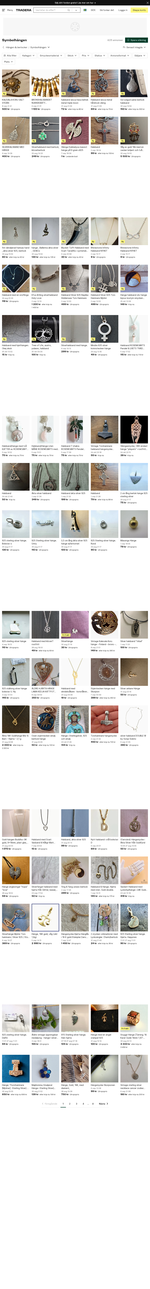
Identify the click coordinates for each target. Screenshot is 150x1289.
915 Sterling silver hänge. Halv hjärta (73, 1036)
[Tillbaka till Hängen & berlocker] (3, 47)
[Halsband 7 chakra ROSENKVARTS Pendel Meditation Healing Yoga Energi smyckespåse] (75, 429)
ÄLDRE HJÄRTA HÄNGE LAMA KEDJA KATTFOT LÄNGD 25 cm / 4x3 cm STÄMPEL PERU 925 (43, 690)
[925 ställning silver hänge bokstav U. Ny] (16, 672)
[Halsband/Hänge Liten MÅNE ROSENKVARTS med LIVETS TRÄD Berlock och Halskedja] (45, 429)
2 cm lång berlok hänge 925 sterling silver (134, 495)
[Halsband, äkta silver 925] (75, 823)
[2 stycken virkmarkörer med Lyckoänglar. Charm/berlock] (104, 917)
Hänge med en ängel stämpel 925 (101, 1036)
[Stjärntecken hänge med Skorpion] (104, 672)
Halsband (95, 147)
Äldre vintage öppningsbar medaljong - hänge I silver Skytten (45, 1036)
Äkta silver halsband (41, 493)
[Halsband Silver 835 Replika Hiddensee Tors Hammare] (75, 278)
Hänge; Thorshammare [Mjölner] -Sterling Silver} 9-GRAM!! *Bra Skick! (15, 1087)
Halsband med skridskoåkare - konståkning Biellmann (74, 690)
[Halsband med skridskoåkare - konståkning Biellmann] (75, 672)
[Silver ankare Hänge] (134, 672)
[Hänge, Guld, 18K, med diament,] (75, 1068)
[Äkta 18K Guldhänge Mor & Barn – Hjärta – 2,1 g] (16, 719)
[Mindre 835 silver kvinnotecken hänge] (104, 329)
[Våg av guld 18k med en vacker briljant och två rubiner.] (134, 130)
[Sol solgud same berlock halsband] (134, 83)
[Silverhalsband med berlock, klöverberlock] (45, 130)
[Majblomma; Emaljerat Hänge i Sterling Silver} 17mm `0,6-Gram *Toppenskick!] (45, 1068)
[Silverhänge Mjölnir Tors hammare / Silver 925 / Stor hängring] (16, 917)
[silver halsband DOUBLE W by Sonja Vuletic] (134, 719)
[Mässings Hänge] (134, 524)
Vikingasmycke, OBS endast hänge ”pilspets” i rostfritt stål (134, 448)
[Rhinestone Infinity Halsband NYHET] (104, 231)
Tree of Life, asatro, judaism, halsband (41, 347)
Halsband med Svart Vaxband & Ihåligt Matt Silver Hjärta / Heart (43, 841)
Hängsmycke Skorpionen (103, 1085)
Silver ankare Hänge (130, 688)
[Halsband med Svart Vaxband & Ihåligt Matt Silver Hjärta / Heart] (45, 823)
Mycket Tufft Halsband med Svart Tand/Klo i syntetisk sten (75, 249)
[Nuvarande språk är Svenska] (85, 10)
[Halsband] (104, 130)
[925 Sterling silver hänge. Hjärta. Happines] (134, 917)
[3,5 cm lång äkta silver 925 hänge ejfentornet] (75, 524)
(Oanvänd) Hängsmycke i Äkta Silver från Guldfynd (132, 841)
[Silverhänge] (75, 625)
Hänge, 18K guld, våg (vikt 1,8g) (44, 935)
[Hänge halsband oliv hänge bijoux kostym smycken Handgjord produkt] (134, 278)
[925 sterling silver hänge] (16, 625)
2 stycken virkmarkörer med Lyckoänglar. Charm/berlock (104, 935)
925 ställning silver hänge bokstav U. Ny (14, 690)
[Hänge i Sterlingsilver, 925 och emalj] (75, 719)
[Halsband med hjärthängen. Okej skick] (16, 329)
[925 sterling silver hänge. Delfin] (16, 1018)
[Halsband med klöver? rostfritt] (45, 625)
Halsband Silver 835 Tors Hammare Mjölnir (103, 296)
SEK (93, 10)
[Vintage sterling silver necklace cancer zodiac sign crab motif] (134, 1068)
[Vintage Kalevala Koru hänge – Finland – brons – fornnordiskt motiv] (104, 625)
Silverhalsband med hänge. (74, 345)
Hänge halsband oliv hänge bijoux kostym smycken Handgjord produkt (133, 297)
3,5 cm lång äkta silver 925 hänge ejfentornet (74, 542)
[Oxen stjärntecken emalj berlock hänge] (45, 719)
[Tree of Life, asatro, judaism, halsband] (45, 329)
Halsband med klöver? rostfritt (42, 643)
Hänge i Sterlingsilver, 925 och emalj (74, 737)
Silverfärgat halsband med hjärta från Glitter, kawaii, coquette (44, 888)
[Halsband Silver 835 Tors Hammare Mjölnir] (104, 278)
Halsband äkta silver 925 (73, 493)
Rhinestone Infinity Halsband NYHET (100, 249)
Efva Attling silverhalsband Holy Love (45, 296)
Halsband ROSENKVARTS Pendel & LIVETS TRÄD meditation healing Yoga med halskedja (132, 347)
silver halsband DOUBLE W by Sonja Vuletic (133, 737)
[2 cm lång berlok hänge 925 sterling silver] (134, 477)
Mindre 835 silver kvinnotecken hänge (101, 347)
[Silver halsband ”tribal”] (134, 625)
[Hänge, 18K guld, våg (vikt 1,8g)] (45, 917)
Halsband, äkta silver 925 (73, 839)
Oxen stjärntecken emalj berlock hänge (43, 737)
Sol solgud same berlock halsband (132, 101)
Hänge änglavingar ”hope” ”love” (15, 888)
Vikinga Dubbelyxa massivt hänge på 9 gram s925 (74, 148)
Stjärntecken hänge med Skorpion (103, 690)
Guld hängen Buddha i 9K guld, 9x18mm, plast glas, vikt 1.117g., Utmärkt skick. (15, 841)
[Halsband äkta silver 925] (75, 477)
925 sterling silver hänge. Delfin (14, 1036)
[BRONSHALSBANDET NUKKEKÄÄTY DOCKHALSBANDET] (45, 83)
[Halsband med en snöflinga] (16, 278)
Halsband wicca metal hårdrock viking (101, 101)
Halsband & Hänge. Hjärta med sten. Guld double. (103, 888)
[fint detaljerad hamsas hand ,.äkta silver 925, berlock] (16, 231)
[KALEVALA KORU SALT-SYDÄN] (16, 83)
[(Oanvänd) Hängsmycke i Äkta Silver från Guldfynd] (134, 823)
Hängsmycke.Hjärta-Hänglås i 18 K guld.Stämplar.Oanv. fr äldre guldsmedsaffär (75, 936)
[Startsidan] (23, 10)
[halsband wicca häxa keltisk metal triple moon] (75, 83)
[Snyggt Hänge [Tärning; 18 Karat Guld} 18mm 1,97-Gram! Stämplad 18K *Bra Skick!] (134, 1018)
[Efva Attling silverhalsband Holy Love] (45, 278)
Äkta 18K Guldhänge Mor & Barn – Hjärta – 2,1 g (15, 737)
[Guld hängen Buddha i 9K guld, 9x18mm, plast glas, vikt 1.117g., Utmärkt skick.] (16, 823)
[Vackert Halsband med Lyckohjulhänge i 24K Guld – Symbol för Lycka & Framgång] (134, 870)
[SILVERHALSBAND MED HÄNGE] (16, 130)
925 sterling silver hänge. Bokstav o (14, 542)
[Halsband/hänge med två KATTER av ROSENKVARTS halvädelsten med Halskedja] (16, 429)
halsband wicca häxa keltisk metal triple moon (74, 101)
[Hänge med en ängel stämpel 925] (104, 1018)
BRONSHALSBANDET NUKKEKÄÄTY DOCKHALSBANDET (42, 101)
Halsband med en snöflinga (15, 295)
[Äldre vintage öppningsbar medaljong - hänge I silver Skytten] (45, 1018)
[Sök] (68, 10)
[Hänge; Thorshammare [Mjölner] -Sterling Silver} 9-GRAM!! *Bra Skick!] (16, 1068)
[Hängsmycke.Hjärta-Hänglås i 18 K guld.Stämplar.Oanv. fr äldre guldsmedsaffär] (75, 917)
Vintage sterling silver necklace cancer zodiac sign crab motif (132, 1087)
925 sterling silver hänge (14, 641)
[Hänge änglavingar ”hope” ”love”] (16, 870)
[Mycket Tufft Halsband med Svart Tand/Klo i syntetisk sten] (75, 231)
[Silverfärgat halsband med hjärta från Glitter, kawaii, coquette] (45, 870)
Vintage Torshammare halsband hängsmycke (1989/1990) (101, 448)
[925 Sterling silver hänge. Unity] (45, 524)
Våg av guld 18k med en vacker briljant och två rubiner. (132, 149)
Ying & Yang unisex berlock (74, 886)
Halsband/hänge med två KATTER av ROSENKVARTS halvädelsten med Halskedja (15, 448)
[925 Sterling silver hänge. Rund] (104, 524)
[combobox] (53, 10)
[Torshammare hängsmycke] (104, 719)
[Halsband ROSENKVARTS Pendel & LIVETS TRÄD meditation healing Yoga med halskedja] (134, 329)
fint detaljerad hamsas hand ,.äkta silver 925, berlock (15, 249)
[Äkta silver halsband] (45, 477)
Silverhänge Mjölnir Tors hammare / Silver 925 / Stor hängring (15, 936)
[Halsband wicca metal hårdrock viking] (104, 83)
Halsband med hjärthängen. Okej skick (15, 347)
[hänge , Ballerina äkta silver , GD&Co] (45, 231)
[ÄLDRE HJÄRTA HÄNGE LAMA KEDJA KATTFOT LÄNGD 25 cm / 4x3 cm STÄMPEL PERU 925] (45, 672)
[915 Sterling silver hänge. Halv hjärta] (75, 1018)
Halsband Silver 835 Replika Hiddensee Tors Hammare (74, 296)
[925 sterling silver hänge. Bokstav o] (16, 524)
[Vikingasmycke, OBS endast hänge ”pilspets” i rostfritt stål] (134, 429)
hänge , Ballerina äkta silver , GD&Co (45, 249)
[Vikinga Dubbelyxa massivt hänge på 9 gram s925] (75, 130)
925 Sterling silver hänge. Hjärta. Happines (132, 935)
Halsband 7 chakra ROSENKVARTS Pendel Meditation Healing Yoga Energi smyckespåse (73, 448)
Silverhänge (67, 641)
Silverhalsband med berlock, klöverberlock (45, 148)
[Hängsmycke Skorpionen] (104, 1068)
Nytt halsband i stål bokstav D (104, 841)
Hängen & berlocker (16, 47)
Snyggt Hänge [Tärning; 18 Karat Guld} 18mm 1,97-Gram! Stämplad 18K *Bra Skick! (133, 1036)
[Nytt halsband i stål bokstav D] (104, 823)
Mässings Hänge (128, 540)
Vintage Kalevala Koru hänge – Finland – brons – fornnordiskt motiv (103, 643)
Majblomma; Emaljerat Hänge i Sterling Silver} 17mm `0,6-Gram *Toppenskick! (43, 1087)
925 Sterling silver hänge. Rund (103, 542)
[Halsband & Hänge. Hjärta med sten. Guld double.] (104, 870)
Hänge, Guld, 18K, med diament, (72, 1086)
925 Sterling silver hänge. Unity (44, 542)
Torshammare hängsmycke (104, 735)
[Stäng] (147, 2)
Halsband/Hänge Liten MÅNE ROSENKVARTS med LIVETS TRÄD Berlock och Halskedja (45, 448)
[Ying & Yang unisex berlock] (75, 870)
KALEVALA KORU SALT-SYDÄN (13, 101)
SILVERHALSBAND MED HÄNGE (13, 148)
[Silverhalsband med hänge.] (75, 329)
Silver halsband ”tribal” (131, 641)
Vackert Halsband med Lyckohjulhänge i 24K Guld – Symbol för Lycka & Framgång (134, 888)
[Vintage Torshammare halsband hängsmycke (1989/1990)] (104, 429)
